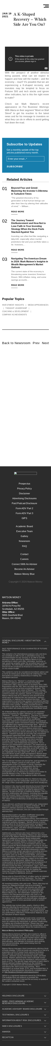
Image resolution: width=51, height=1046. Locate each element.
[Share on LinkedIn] (31, 32)
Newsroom (24, 541)
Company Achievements (14, 315)
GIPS (24, 518)
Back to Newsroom (16, 343)
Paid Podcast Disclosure (24, 503)
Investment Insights (13, 305)
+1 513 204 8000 (23, 409)
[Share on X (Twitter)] (23, 32)
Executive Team (24, 531)
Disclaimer (24, 493)
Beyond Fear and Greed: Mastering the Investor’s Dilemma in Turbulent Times (29, 191)
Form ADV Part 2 (24, 508)
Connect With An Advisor (24, 564)
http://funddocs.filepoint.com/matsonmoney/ (22, 972)
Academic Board (24, 526)
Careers (24, 559)
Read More (17, 211)
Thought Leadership (16, 308)
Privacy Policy (24, 488)
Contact (24, 554)
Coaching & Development (15, 311)
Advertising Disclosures (24, 498)
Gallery (24, 536)
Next (45, 343)
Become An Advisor (24, 569)
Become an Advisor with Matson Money (28, 401)
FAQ (24, 546)
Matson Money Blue (24, 574)
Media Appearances (38, 305)
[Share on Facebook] (15, 32)
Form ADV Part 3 (24, 513)
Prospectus (24, 483)
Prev (36, 343)
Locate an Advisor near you (27, 390)
